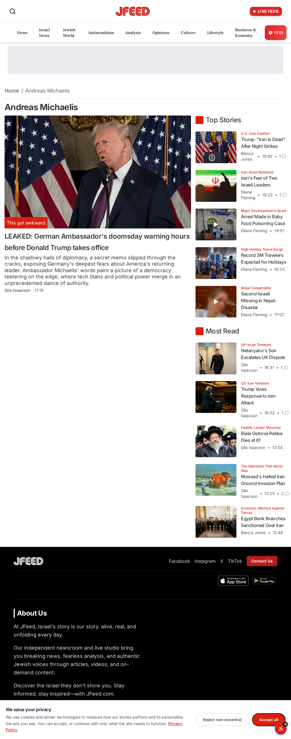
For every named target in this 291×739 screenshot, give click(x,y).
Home (12, 91)
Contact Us (262, 561)
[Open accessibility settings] (280, 728)
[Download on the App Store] (233, 581)
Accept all (268, 719)
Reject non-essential (222, 719)
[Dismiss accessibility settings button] (285, 724)
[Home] (133, 11)
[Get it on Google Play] (264, 581)
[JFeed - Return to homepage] (28, 561)
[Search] (12, 11)
